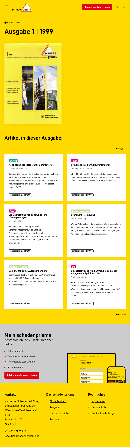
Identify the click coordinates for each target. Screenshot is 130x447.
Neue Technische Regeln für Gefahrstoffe (30, 165)
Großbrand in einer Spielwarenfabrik (90, 165)
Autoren (54, 419)
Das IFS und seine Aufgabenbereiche (28, 271)
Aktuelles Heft (58, 401)
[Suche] (124, 7)
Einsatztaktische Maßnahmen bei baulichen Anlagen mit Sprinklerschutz (94, 272)
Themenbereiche (59, 413)
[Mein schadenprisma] (118, 7)
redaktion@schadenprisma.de (21, 435)
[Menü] (6, 7)
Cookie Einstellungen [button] (103, 413)
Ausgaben (14, 22)
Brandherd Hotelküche (83, 215)
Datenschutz (98, 407)
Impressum (98, 401)
